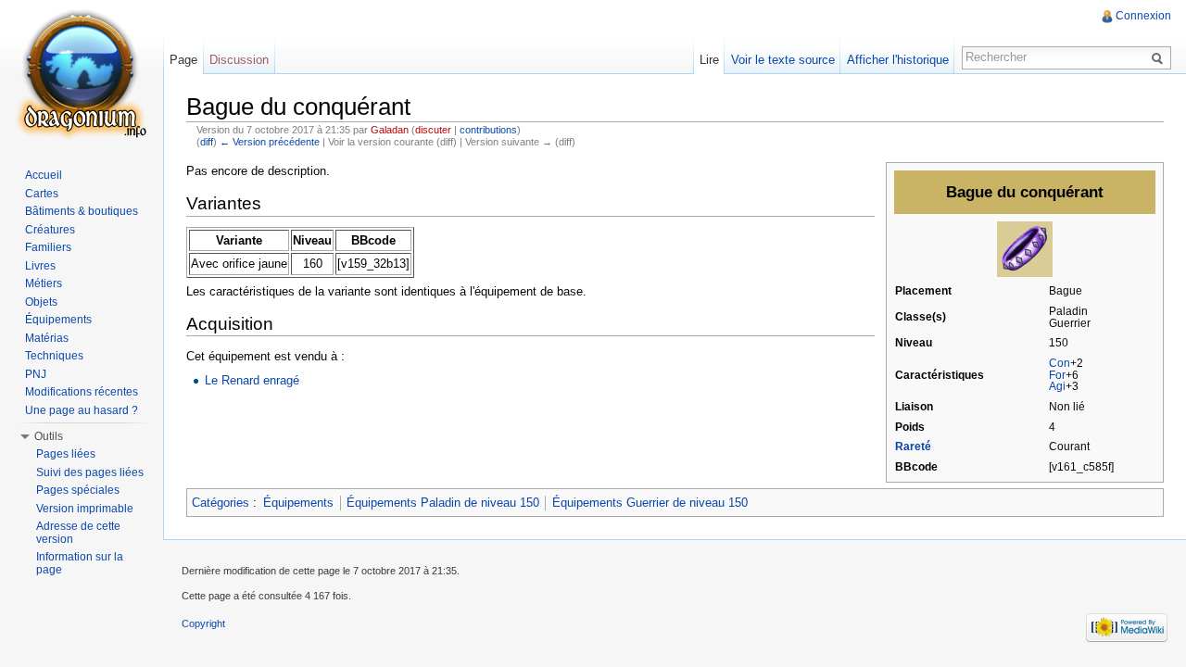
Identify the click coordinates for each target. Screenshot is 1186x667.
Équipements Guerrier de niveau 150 (650, 503)
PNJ (35, 374)
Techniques (54, 355)
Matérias (47, 338)
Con (1059, 363)
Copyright (203, 623)
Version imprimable (84, 508)
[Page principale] (81, 74)
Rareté (913, 446)
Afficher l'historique (898, 60)
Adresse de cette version (78, 533)
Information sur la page (79, 563)
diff (206, 141)
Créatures (50, 229)
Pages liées (65, 453)
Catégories (220, 503)
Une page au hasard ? (81, 410)
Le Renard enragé (252, 380)
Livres (40, 265)
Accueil (43, 175)
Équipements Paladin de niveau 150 (443, 503)
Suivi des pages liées (90, 472)
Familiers (48, 247)
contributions (488, 129)
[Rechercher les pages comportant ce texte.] (1160, 57)
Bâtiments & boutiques (81, 211)
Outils (48, 436)
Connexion (1143, 15)
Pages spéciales (78, 490)
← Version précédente (270, 141)
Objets (41, 302)
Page (183, 60)
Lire (709, 60)
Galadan (390, 129)
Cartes (41, 193)
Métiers (43, 283)
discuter (433, 129)
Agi (1057, 386)
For (1057, 375)
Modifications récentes (81, 391)
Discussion (239, 60)
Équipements (298, 503)
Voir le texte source (783, 60)
